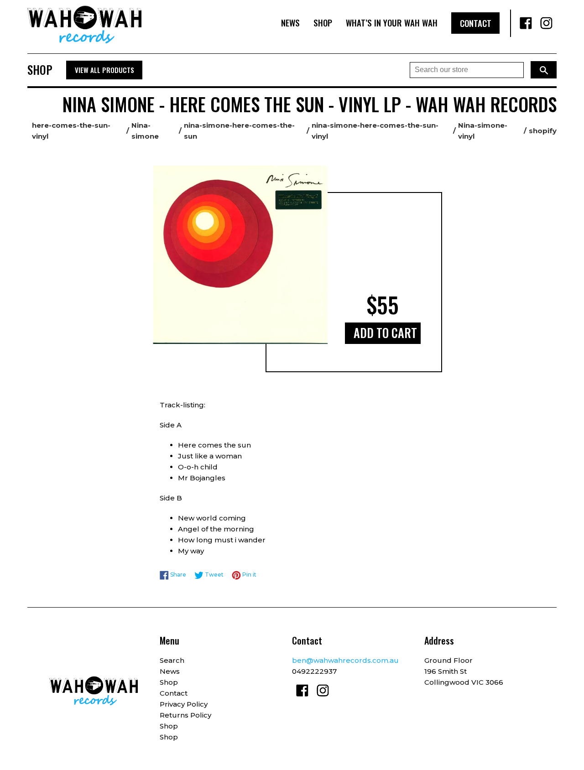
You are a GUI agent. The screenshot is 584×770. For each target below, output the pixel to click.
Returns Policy (185, 715)
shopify (543, 130)
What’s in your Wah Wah (392, 22)
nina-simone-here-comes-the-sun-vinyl (375, 130)
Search (172, 660)
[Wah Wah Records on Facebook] (526, 23)
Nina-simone (145, 130)
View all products (104, 70)
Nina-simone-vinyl (482, 130)
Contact (475, 23)
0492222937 (314, 671)
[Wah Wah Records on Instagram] (546, 23)
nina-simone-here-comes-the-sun (239, 130)
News (290, 22)
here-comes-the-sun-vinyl (71, 130)
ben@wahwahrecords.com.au (345, 660)
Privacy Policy (184, 704)
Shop (322, 22)
